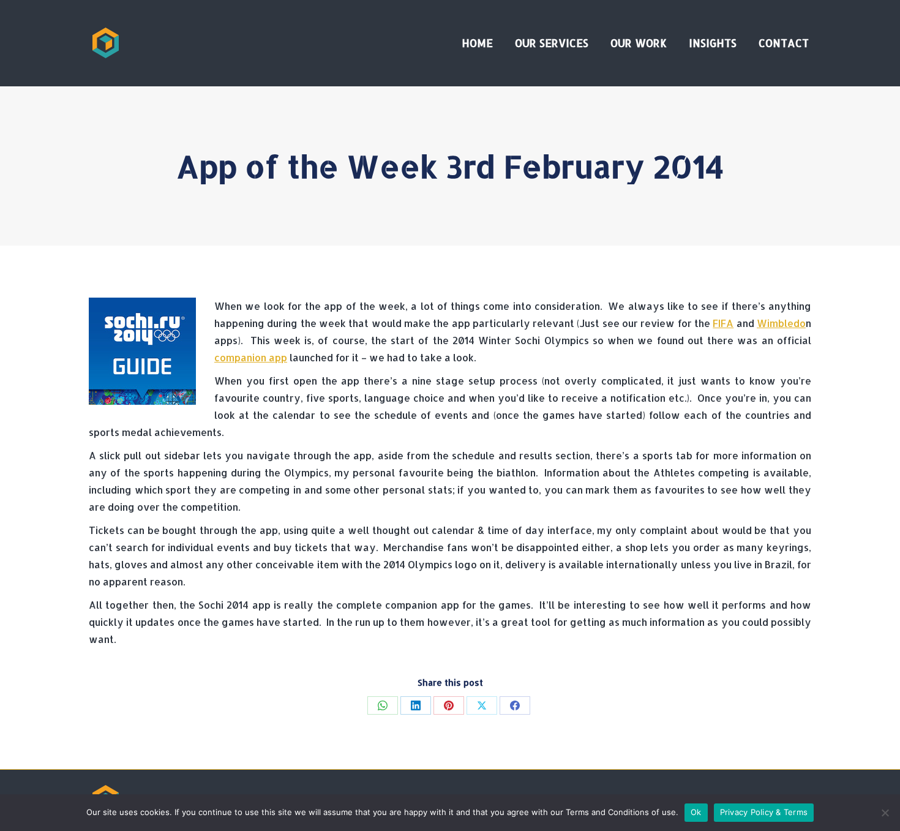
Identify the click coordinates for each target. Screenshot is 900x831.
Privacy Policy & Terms (764, 812)
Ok (696, 812)
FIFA (723, 323)
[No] (885, 813)
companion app (250, 357)
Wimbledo (781, 323)
